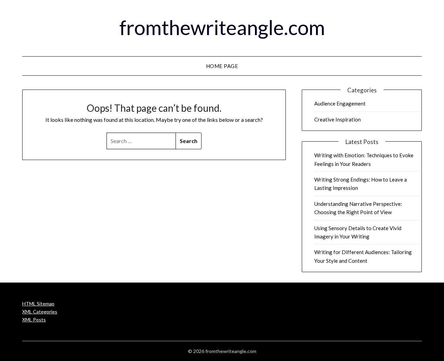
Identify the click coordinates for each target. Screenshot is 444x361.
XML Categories (39, 311)
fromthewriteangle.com (222, 27)
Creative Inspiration (337, 119)
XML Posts (34, 319)
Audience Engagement (340, 103)
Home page (222, 66)
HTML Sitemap (38, 304)
